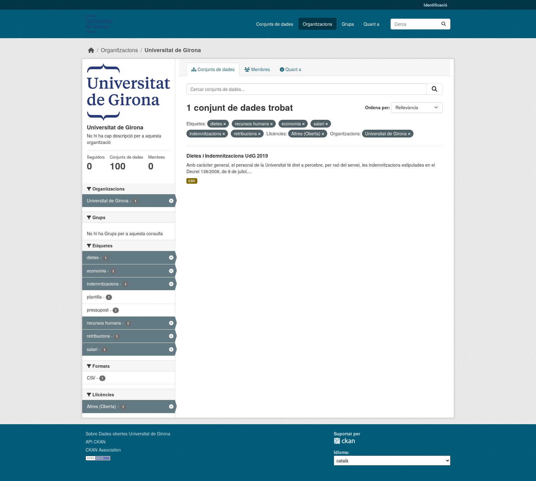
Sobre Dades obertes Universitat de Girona (128, 433)
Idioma (341, 452)
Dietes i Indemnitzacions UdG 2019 (227, 155)
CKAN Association (103, 450)
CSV (191, 180)
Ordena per (377, 107)
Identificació (435, 5)
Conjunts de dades (274, 24)
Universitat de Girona (173, 50)
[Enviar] (443, 24)
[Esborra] (224, 123)
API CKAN (95, 441)
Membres (260, 69)
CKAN (344, 441)
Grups (348, 24)
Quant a (371, 24)
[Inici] (91, 50)
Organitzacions (317, 24)
